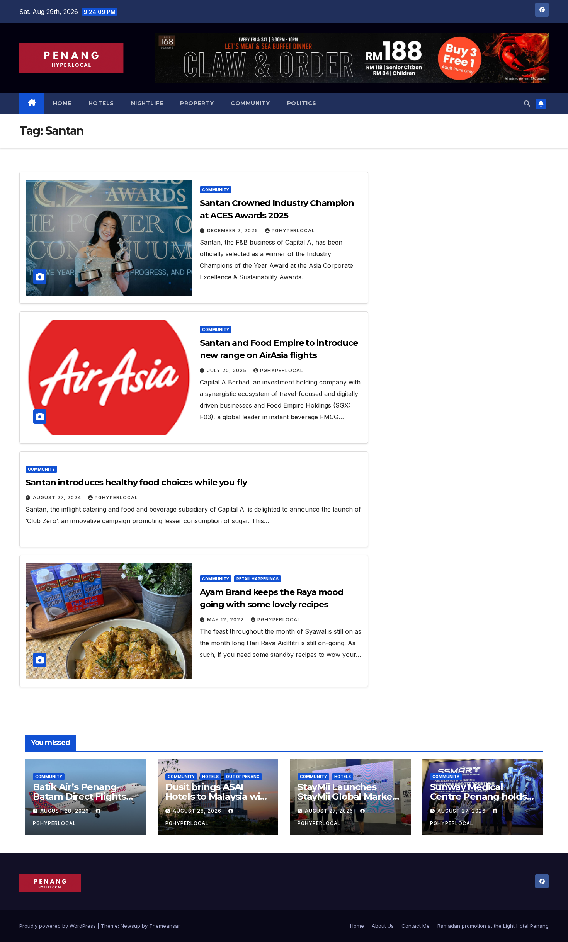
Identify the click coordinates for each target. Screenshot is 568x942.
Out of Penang (243, 776)
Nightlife (147, 103)
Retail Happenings (257, 578)
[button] (527, 103)
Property (197, 103)
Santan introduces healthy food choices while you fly (136, 482)
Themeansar (164, 926)
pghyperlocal (293, 230)
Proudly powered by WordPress (58, 926)
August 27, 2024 (58, 497)
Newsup (130, 926)
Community (250, 103)
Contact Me (415, 926)
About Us (383, 926)
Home (62, 103)
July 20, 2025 (227, 370)
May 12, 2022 (226, 619)
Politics (301, 103)
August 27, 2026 (330, 811)
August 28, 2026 (65, 811)
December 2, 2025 (233, 230)
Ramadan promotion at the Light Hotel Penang (493, 926)
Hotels (101, 103)
